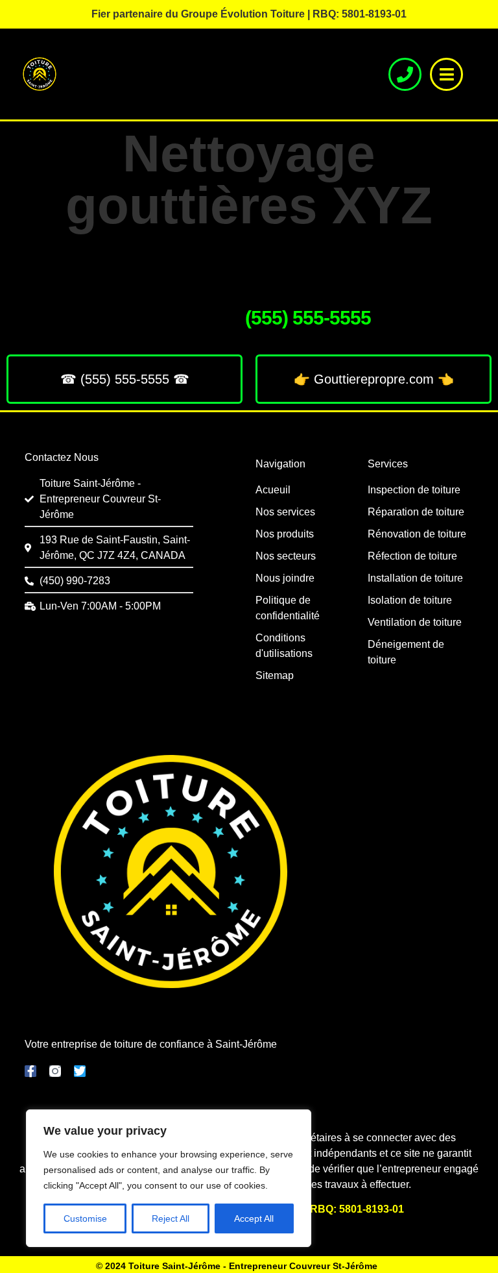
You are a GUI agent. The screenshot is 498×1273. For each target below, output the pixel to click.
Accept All (254, 1218)
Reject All (170, 1218)
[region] (168, 1178)
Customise (85, 1218)
